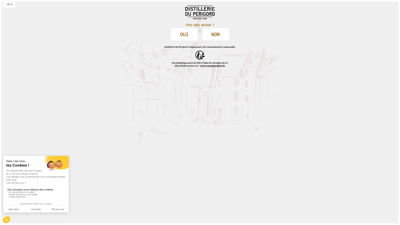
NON (210, 32)
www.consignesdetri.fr (212, 59)
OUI (189, 32)
